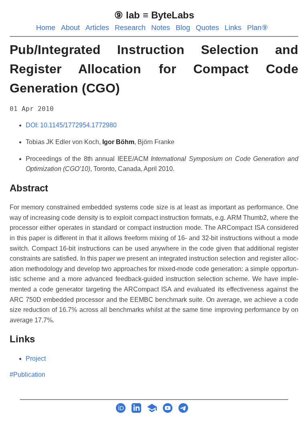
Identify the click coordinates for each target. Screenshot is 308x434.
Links (233, 28)
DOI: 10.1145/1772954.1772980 (71, 125)
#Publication (27, 374)
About (70, 28)
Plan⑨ (257, 28)
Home (45, 28)
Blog (183, 28)
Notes (160, 28)
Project (36, 358)
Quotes (207, 28)
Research (130, 28)
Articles (97, 28)
